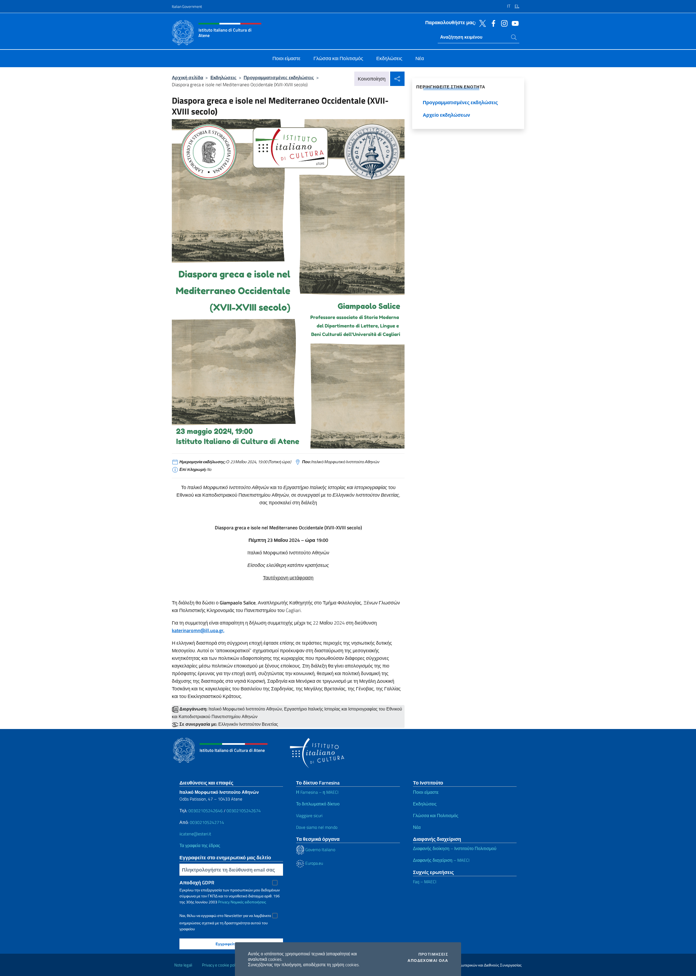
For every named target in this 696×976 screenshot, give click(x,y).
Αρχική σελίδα (187, 77)
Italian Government (187, 6)
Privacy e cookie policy (221, 965)
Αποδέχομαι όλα (428, 960)
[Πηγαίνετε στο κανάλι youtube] (513, 23)
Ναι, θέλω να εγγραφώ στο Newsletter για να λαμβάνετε (225, 916)
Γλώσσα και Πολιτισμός (435, 815)
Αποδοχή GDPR (196, 882)
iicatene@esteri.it (195, 833)
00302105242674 (243, 810)
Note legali (183, 965)
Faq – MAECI (424, 881)
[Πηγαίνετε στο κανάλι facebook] (492, 23)
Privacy (224, 902)
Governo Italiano (319, 849)
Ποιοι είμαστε (426, 792)
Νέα (417, 827)
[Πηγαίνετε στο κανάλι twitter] (481, 23)
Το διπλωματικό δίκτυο (318, 804)
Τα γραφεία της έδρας (199, 845)
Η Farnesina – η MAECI (317, 792)
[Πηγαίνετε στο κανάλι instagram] (503, 23)
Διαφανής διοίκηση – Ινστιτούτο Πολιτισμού (454, 848)
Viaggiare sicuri (309, 815)
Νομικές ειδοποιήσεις (248, 902)
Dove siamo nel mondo (316, 827)
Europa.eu (313, 863)
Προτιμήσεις (433, 954)
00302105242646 (205, 810)
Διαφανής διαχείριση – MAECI (441, 860)
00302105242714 (207, 822)
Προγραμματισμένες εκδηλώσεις (279, 77)
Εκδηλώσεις (223, 77)
